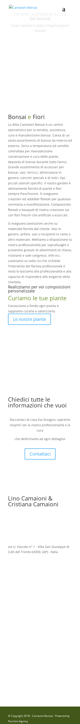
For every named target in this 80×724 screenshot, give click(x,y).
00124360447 (26, 619)
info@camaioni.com (32, 585)
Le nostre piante (29, 319)
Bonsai (40, 43)
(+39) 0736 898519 (28, 686)
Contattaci (40, 454)
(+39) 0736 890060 (36, 652)
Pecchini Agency (18, 721)
